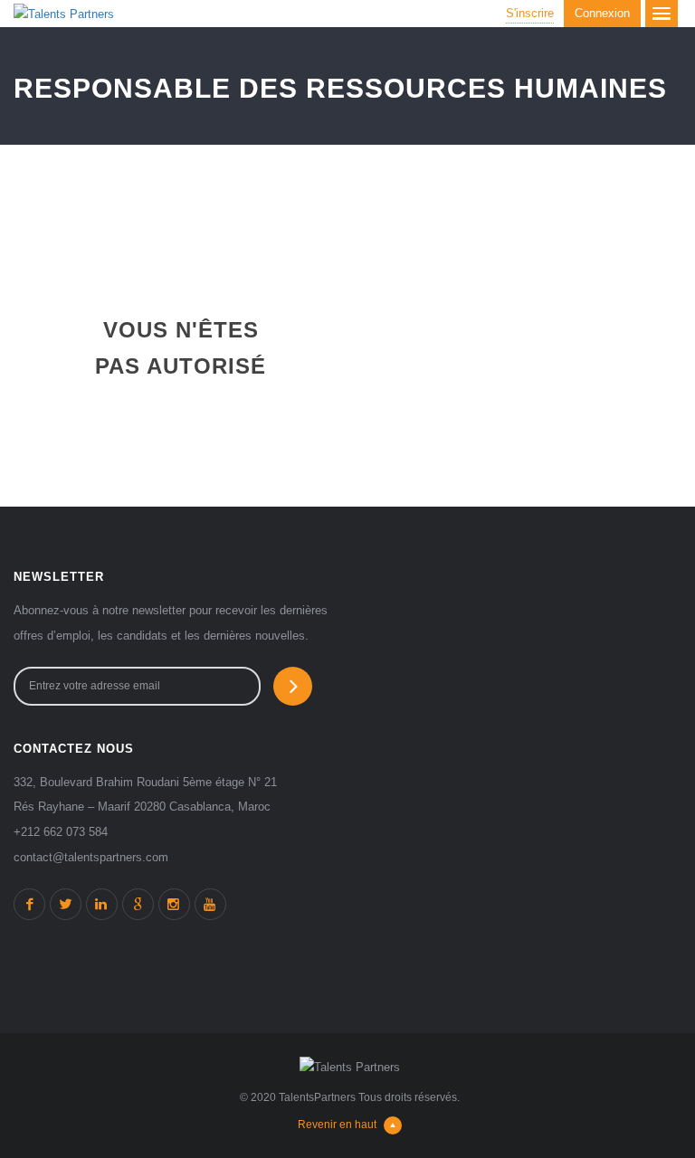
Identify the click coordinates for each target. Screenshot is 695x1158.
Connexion (602, 13)
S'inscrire (530, 13)
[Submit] (292, 686)
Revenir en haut (337, 1124)
